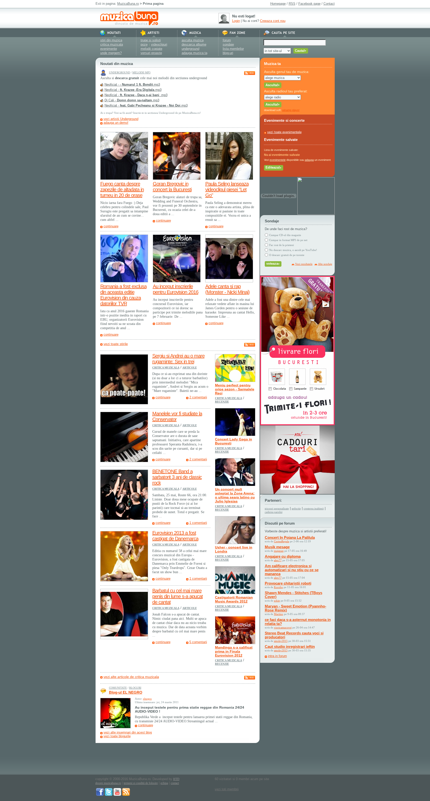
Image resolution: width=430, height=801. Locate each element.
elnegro (147, 698)
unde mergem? (111, 53)
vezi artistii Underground (121, 119)
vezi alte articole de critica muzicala (131, 677)
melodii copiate (151, 49)
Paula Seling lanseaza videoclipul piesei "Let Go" (227, 189)
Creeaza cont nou (272, 21)
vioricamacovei (283, 627)
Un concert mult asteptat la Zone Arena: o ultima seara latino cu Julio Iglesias (235, 495)
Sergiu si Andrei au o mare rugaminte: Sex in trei (178, 358)
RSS (292, 3)
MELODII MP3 (141, 72)
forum (227, 40)
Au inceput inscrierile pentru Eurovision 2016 (175, 289)
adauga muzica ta (194, 53)
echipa (164, 783)
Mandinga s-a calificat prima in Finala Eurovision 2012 (234, 651)
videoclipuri (159, 44)
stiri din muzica (111, 40)
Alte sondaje (325, 263)
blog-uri (228, 53)
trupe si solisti (151, 40)
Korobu (278, 587)
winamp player (291, 110)
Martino (278, 614)
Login (236, 21)
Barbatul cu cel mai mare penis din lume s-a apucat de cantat (177, 596)
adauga (309, 159)
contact (175, 783)
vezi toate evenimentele (284, 132)
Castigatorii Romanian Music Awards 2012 (234, 599)
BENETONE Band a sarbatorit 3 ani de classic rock (177, 477)
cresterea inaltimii (314, 508)
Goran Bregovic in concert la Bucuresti (172, 186)
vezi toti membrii (227, 789)
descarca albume (194, 44)
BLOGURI (135, 687)
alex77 (278, 560)
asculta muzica (193, 40)
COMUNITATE (118, 687)
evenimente (108, 49)
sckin (277, 600)
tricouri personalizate (277, 508)
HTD (176, 779)
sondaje (228, 44)
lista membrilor (233, 49)
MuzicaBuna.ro (128, 3)
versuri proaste (151, 53)
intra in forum (277, 656)
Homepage (278, 3)
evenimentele (278, 159)
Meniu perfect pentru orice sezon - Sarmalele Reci (234, 389)
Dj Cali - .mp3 (132, 100)
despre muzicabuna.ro (108, 783)
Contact (329, 3)
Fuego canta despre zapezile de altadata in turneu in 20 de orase (122, 189)
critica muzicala (111, 44)
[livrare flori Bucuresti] (297, 424)
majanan (279, 550)
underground (190, 49)
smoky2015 (281, 640)
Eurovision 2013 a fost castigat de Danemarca (175, 535)
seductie (296, 508)
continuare (111, 226)
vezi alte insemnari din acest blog (128, 732)
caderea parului (273, 511)
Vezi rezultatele (304, 263)
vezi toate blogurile (117, 736)
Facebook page (309, 3)
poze (144, 44)
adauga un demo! (116, 122)
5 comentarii (198, 642)
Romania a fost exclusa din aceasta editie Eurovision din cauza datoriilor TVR (123, 295)
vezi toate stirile (116, 344)
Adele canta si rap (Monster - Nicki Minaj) (227, 289)
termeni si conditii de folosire (141, 783)
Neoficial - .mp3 (132, 84)
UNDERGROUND (119, 72)
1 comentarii (198, 523)
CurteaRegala (281, 541)
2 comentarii (198, 397)
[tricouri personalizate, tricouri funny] (316, 213)
